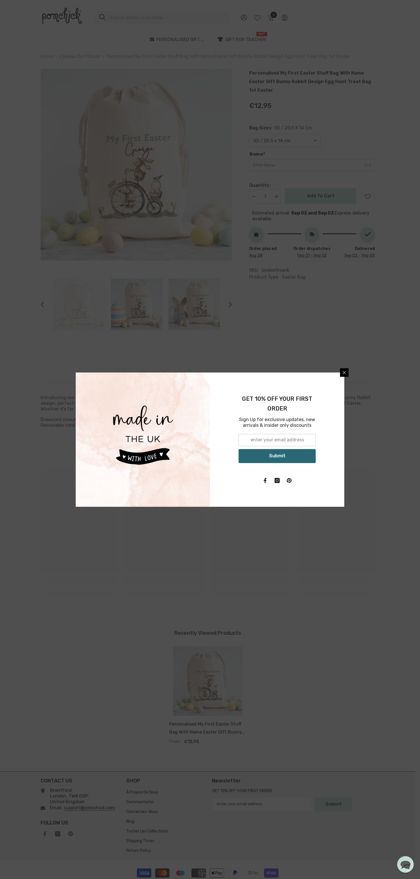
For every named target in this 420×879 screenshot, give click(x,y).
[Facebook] (265, 480)
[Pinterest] (289, 480)
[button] (405, 864)
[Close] (344, 372)
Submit (277, 455)
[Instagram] (277, 480)
